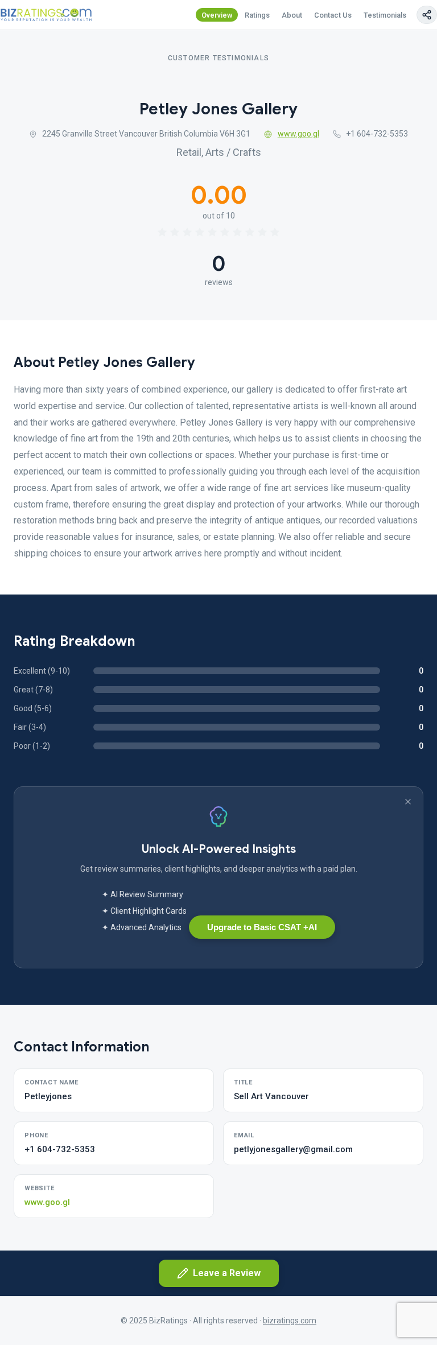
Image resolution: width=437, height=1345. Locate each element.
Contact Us (333, 15)
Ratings (257, 15)
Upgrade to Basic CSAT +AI (262, 927)
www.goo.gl (298, 133)
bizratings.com (289, 1320)
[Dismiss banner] (408, 802)
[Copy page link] (427, 15)
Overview (217, 15)
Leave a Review (227, 1273)
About (292, 15)
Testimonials (385, 15)
